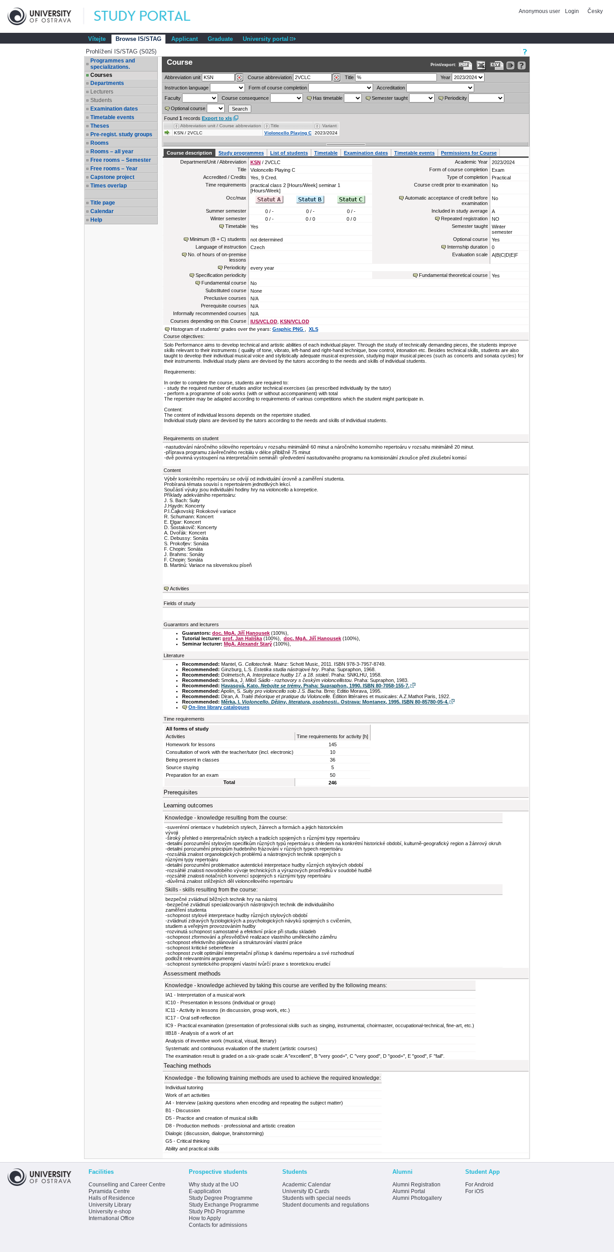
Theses (99, 126)
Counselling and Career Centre (127, 1184)
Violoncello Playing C (287, 132)
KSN (255, 162)
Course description (189, 153)
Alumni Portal (408, 1191)
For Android (479, 1184)
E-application (205, 1191)
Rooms (99, 143)
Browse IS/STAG (138, 39)
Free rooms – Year (114, 168)
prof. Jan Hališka (242, 638)
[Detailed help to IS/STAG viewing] (521, 65)
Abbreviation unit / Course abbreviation (220, 125)
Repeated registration (464, 218)
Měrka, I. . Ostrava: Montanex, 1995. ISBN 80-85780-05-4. (335, 701)
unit (182, 77)
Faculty (173, 98)
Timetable (326, 153)
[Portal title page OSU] (150, 16)
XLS (313, 329)
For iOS (474, 1191)
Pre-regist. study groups (121, 134)
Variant (329, 125)
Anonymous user (540, 11)
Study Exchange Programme (224, 1205)
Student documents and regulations (325, 1205)
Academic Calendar (306, 1184)
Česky (595, 11)
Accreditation (391, 87)
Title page (102, 203)
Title (349, 77)
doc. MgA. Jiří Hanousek (241, 633)
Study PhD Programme (217, 1211)
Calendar (102, 211)
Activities (179, 588)
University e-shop (110, 1211)
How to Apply (205, 1218)
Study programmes (241, 153)
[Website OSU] (46, 16)
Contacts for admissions (218, 1225)
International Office (111, 1218)
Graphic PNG (288, 329)
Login (572, 11)
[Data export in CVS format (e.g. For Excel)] (497, 65)
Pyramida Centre (109, 1191)
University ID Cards (305, 1191)
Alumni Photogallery (417, 1198)
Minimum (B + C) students (218, 239)
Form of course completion (278, 87)
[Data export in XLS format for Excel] (481, 65)
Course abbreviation (270, 77)
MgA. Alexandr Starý (248, 643)
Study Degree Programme (221, 1198)
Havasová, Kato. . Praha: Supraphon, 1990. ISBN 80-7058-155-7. (315, 685)
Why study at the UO (213, 1184)
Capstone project (112, 177)
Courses (101, 75)
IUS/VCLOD (263, 321)
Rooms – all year (111, 151)
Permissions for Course (469, 153)
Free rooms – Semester (120, 160)
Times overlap (108, 186)
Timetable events (112, 117)
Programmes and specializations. (112, 64)
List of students (289, 153)
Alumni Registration (416, 1184)
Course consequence (245, 98)
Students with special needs (316, 1198)
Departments (107, 83)
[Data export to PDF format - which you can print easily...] (465, 65)
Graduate (220, 39)
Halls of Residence (112, 1198)
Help (96, 220)
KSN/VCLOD (294, 321)
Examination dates (114, 109)
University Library (110, 1205)
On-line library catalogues (218, 707)
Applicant (184, 39)
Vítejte (97, 39)
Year (445, 77)
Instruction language (187, 87)
